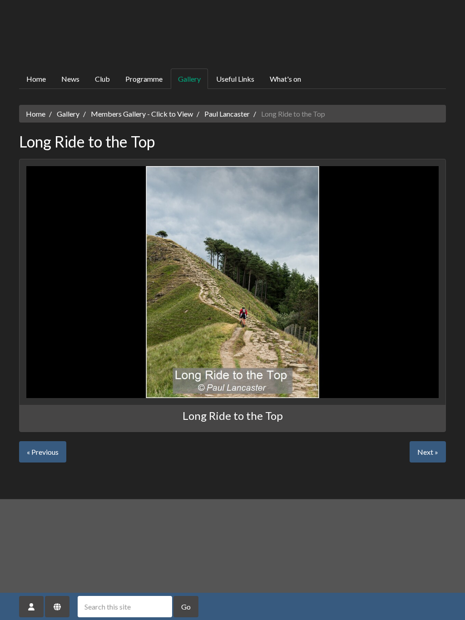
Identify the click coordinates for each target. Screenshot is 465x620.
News (70, 78)
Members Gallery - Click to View (142, 113)
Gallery (189, 78)
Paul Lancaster (227, 113)
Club (102, 78)
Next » (427, 452)
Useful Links (235, 78)
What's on (285, 78)
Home (36, 78)
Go (186, 606)
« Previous (43, 452)
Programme (144, 78)
